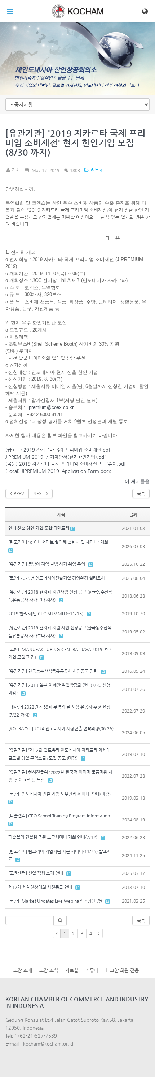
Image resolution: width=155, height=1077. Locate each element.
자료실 (71, 970)
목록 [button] (141, 920)
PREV (18, 493)
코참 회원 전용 (124, 970)
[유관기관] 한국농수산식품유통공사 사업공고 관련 (53, 671)
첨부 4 (96, 170)
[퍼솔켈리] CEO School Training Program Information (59, 815)
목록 (141, 493)
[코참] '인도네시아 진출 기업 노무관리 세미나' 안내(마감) (59, 793)
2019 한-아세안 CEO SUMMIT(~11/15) (45, 613)
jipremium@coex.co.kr (50, 407)
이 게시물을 (137, 481)
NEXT (39, 493)
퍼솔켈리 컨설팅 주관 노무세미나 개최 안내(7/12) (52, 837)
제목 (61, 514)
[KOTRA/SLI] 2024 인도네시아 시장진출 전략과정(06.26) (61, 728)
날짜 (133, 514)
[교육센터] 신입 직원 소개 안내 (35, 873)
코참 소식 (48, 970)
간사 (15, 170)
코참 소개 (22, 970)
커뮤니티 (94, 970)
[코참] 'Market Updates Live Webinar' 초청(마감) (55, 900)
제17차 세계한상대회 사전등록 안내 (40, 887)
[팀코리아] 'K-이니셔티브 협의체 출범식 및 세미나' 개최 (58, 542)
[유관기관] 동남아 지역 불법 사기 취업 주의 (46, 564)
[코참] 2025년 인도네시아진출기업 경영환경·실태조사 (56, 578)
